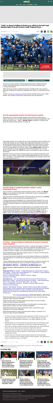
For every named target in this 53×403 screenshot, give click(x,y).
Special (35, 4)
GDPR (19, 391)
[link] (22, 295)
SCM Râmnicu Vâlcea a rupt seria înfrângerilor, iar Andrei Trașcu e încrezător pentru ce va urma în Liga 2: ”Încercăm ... (43, 382)
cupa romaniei (28, 345)
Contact (23, 391)
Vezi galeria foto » (46, 66)
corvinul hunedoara (20, 345)
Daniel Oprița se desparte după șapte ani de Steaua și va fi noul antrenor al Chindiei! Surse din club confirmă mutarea (26, 364)
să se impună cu (18, 94)
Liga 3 (20, 4)
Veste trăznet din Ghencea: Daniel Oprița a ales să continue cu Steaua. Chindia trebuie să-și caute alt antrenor (8, 364)
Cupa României (30, 4)
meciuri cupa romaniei (5, 346)
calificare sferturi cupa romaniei (9, 345)
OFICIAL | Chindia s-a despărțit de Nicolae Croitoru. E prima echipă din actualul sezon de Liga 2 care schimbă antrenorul (26, 382)
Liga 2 (17, 4)
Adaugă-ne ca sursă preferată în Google (14, 80)
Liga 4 (24, 4)
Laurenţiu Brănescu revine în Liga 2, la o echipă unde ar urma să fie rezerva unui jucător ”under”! (9, 381)
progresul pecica (14, 346)
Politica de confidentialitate (10, 391)
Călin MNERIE (4, 31)
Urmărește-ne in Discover (38, 80)
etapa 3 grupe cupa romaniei (37, 345)
